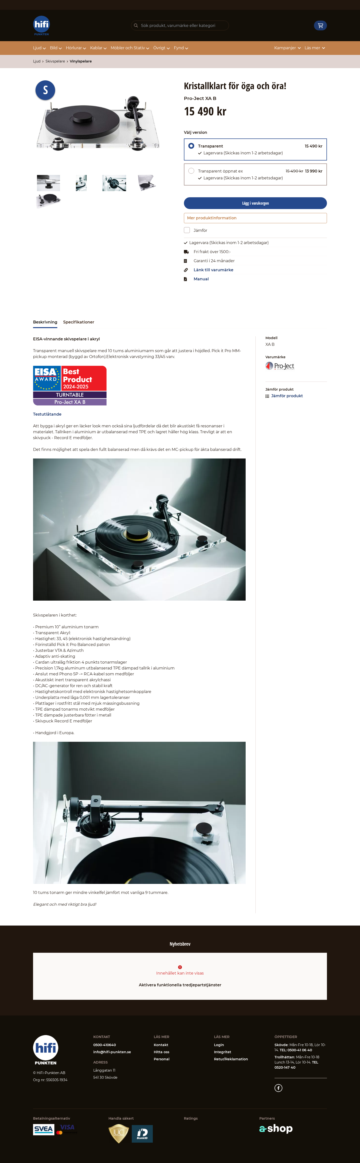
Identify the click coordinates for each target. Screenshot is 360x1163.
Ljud (37, 48)
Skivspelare (55, 61)
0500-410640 (104, 1045)
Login (219, 1045)
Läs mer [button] (312, 48)
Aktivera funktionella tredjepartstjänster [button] (180, 985)
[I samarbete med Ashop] (276, 1129)
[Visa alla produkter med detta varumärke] (296, 366)
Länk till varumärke (213, 270)
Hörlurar (74, 48)
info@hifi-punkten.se (112, 1052)
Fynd (179, 48)
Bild (54, 48)
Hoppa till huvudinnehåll (178, 6)
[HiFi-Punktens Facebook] (278, 1088)
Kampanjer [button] (285, 48)
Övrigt (159, 48)
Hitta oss (161, 1052)
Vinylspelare (81, 61)
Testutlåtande (47, 414)
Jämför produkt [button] (286, 396)
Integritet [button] (222, 1052)
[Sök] (136, 25)
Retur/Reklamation (231, 1059)
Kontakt (161, 1045)
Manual (201, 279)
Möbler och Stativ (128, 48)
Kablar (96, 48)
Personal (161, 1059)
